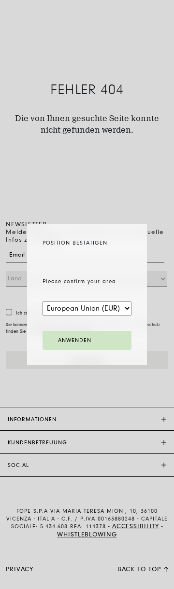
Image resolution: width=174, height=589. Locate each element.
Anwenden (74, 340)
